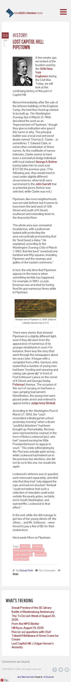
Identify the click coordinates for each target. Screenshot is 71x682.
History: (20, 35)
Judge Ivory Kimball (43, 403)
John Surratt (43, 184)
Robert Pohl (26, 570)
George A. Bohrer (46, 162)
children (37, 546)
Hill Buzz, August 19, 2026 (28, 628)
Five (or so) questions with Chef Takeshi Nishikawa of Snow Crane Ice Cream (35, 635)
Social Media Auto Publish (26, 677)
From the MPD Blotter (25, 624)
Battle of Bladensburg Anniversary (33, 612)
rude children (21, 558)
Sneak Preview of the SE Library (31, 608)
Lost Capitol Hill (23, 554)
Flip (6, 680)
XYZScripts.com (49, 677)
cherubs (25, 546)
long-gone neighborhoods (29, 550)
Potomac (18, 384)
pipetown (40, 554)
